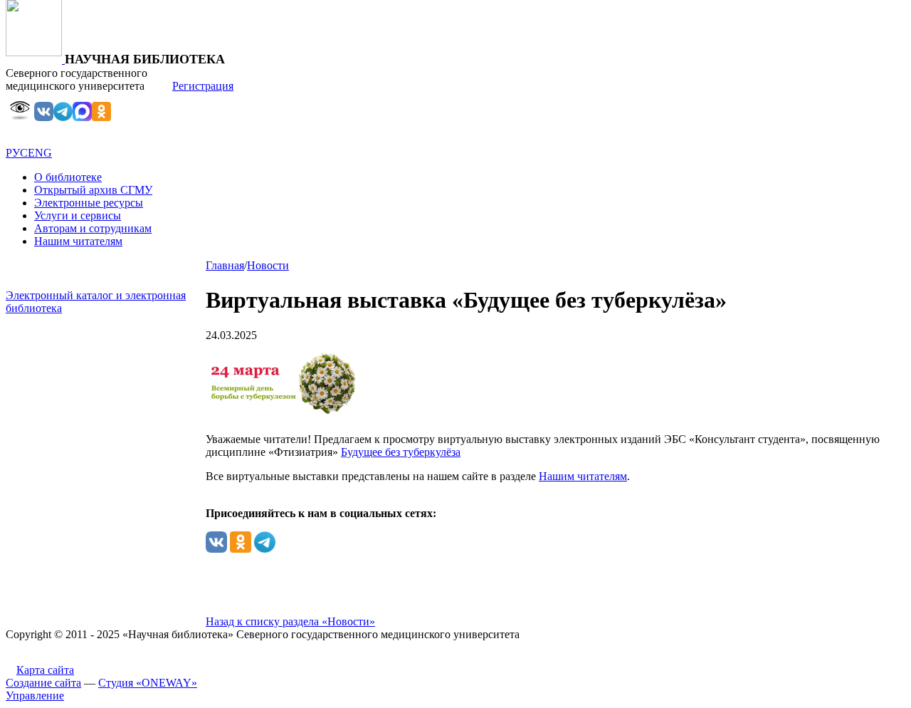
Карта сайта (45, 670)
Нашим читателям (583, 476)
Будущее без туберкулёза (400, 452)
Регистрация (202, 86)
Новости (268, 265)
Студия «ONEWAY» (147, 683)
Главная (225, 265)
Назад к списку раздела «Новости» (290, 621)
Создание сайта (43, 683)
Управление (35, 695)
